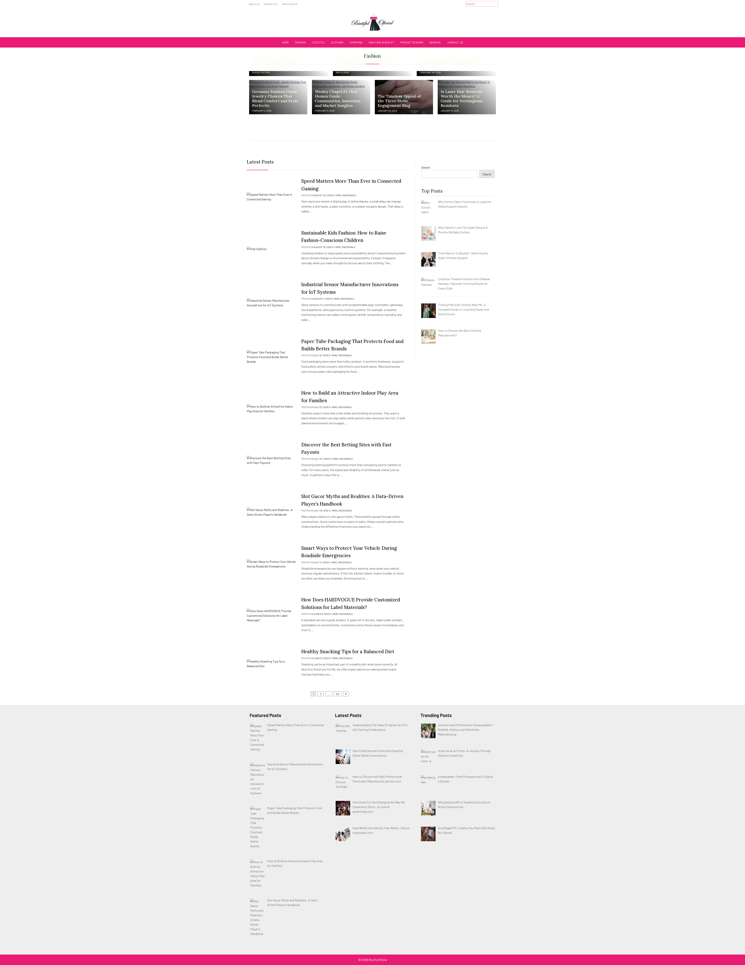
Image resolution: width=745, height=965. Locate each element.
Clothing (337, 42)
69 (337, 694)
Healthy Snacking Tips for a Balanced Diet (347, 652)
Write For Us (289, 4)
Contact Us (271, 4)
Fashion (300, 42)
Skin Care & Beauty (381, 42)
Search (425, 167)
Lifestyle (318, 42)
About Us (254, 4)
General (435, 42)
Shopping (356, 42)
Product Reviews (411, 42)
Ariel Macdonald (346, 195)
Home (285, 42)
